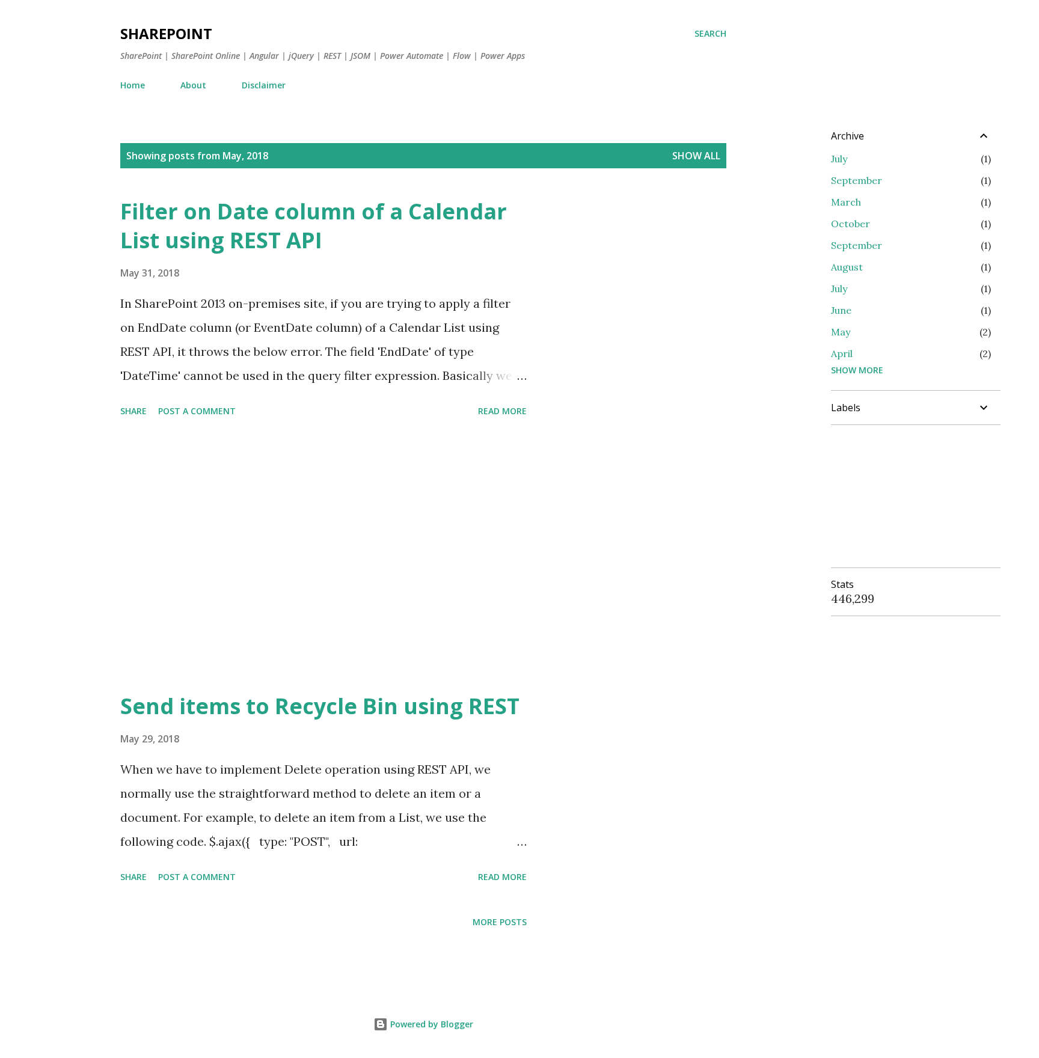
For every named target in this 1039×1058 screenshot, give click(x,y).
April (842, 353)
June (841, 310)
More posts (500, 922)
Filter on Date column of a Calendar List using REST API (313, 226)
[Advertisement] (323, 556)
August (847, 267)
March (846, 202)
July (839, 159)
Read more (502, 411)
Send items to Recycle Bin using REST (320, 706)
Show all (696, 155)
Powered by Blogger (430, 1024)
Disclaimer (264, 85)
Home (132, 85)
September (856, 180)
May (840, 332)
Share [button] (133, 411)
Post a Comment (197, 411)
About (193, 85)
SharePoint (166, 33)
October (850, 224)
